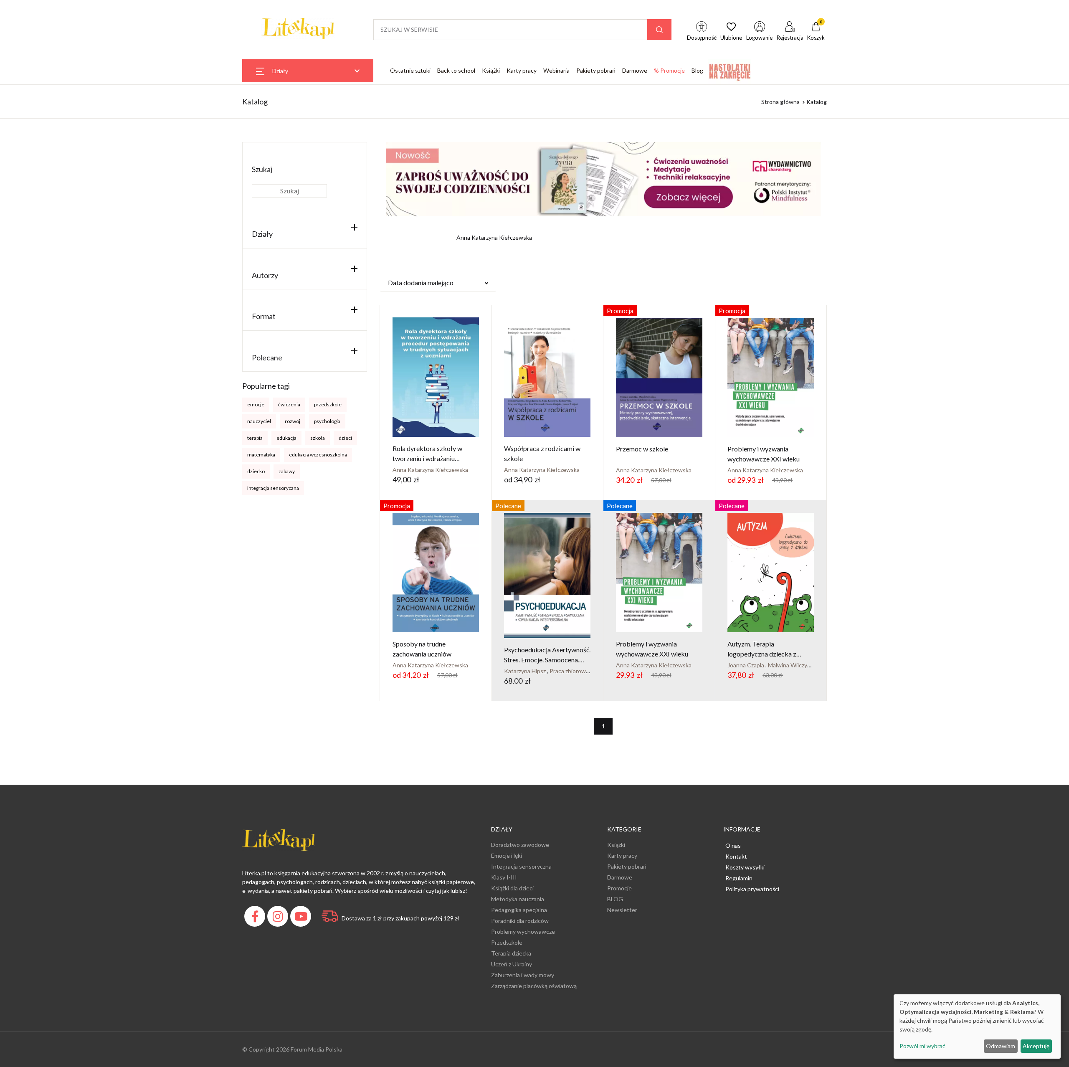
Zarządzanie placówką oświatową (534, 985)
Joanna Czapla (746, 665)
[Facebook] (255, 918)
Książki (491, 70)
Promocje (619, 888)
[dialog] (977, 1026)
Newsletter (622, 909)
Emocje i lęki (506, 855)
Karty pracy (522, 70)
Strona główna (780, 101)
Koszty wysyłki (745, 867)
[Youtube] (301, 918)
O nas (733, 845)
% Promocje (669, 70)
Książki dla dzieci (512, 888)
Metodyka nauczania (517, 898)
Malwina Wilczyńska (793, 665)
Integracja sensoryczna (521, 866)
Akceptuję (1036, 1045)
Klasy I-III (504, 877)
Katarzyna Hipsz (525, 670)
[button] (438, 282)
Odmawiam (1000, 1045)
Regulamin (738, 878)
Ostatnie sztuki (410, 70)
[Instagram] (278, 918)
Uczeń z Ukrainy (511, 964)
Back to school (456, 70)
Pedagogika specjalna (519, 909)
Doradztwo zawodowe (520, 844)
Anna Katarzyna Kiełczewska (430, 469)
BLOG (615, 898)
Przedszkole (506, 942)
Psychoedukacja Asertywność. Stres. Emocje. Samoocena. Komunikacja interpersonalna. (547, 660)
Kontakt (736, 856)
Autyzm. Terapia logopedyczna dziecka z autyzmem (761, 654)
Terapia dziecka (511, 953)
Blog (697, 70)
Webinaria (556, 70)
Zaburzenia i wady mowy (522, 974)
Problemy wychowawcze (523, 931)
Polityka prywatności (752, 888)
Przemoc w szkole (642, 449)
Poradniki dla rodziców (520, 920)
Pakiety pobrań (596, 70)
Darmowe (634, 70)
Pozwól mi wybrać (922, 1045)
